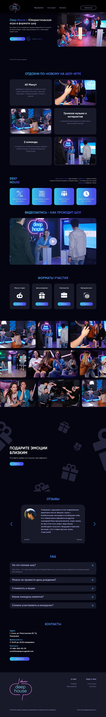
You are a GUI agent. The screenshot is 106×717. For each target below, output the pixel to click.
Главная (74, 684)
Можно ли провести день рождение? (34, 580)
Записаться (88, 8)
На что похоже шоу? (24, 565)
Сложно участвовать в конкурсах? (32, 605)
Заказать (20, 304)
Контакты (63, 8)
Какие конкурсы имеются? (28, 597)
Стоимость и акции (23, 588)
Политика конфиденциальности (86, 710)
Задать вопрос (37, 39)
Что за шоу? (51, 8)
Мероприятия (38, 8)
